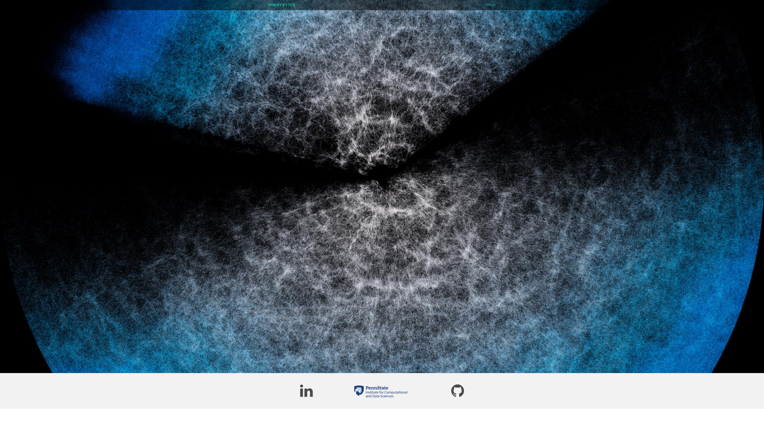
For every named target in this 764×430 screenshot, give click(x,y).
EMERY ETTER (282, 5)
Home (490, 5)
